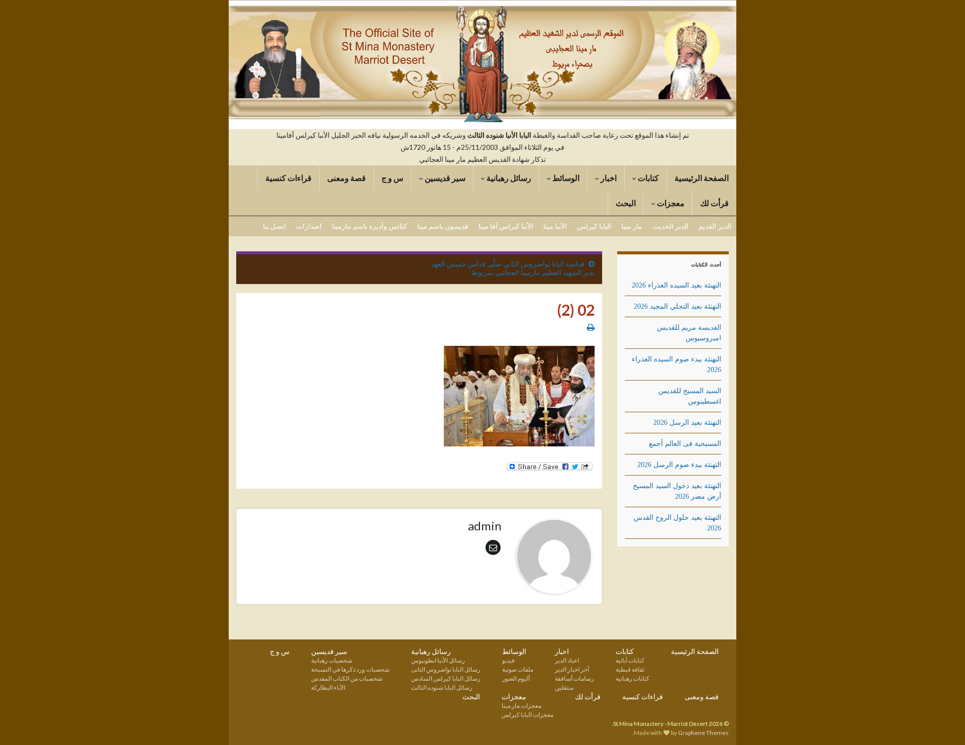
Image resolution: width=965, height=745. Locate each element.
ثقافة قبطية (630, 669)
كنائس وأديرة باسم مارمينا (369, 226)
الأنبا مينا (555, 226)
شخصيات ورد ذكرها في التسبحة (350, 669)
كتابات (647, 177)
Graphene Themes (703, 732)
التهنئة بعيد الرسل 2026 (687, 422)
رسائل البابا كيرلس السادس (445, 678)
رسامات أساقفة (574, 678)
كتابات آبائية (630, 660)
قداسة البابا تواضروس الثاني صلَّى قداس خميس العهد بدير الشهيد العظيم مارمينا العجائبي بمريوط (513, 267)
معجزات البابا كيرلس (527, 714)
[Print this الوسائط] (591, 327)
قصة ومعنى (346, 177)
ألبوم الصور (516, 678)
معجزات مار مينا (521, 705)
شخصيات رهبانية (331, 660)
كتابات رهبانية (632, 678)
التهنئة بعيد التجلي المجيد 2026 (677, 306)
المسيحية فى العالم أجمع (685, 443)
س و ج (392, 177)
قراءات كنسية (288, 177)
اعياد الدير (567, 660)
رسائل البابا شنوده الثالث (441, 687)
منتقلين (564, 687)
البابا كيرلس (594, 226)
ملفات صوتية (517, 669)
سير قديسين (444, 177)
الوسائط (565, 177)
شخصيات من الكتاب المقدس (346, 678)
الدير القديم (715, 226)
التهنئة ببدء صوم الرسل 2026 (679, 465)
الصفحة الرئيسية (701, 177)
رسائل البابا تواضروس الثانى (445, 669)
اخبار (608, 177)
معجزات (670, 203)
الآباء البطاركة (328, 687)
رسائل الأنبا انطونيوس (438, 660)
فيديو (508, 660)
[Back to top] (22, 722)
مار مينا (631, 226)
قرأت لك (714, 203)
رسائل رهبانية (508, 177)
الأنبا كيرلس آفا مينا (505, 226)
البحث (626, 203)
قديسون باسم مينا (442, 226)
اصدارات (309, 226)
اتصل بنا (274, 226)
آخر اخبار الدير (572, 669)
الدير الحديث (670, 226)
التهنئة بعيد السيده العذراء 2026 (676, 285)
